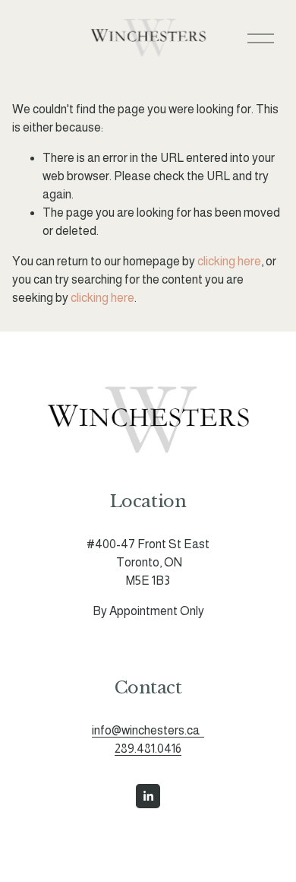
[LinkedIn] (148, 796)
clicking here (229, 261)
